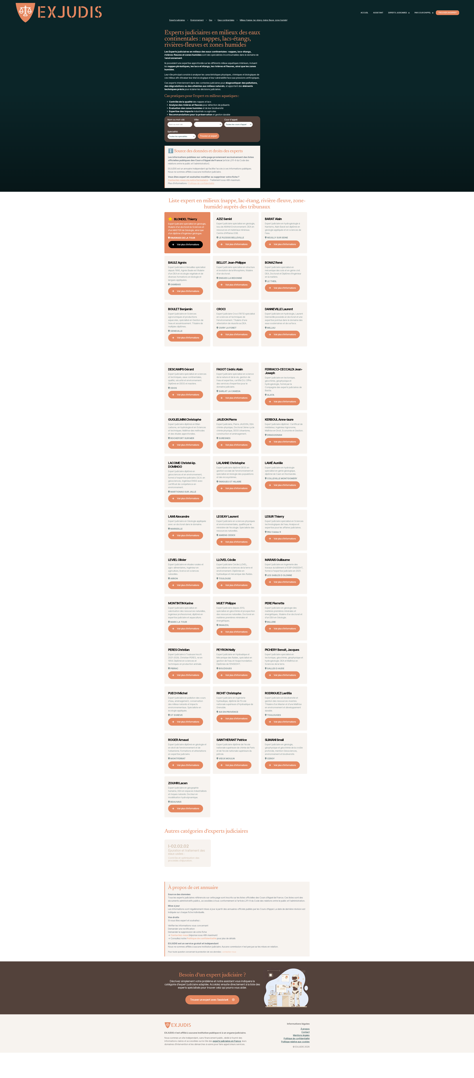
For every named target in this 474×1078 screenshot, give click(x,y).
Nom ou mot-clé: (176, 119)
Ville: (196, 119)
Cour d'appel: (231, 119)
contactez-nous (229, 952)
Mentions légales (301, 1035)
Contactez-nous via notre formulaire (188, 180)
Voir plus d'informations (188, 244)
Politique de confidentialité (201, 183)
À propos (305, 1029)
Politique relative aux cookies (295, 1041)
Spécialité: (173, 131)
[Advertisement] (291, 68)
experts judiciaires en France (227, 1041)
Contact (305, 1032)
